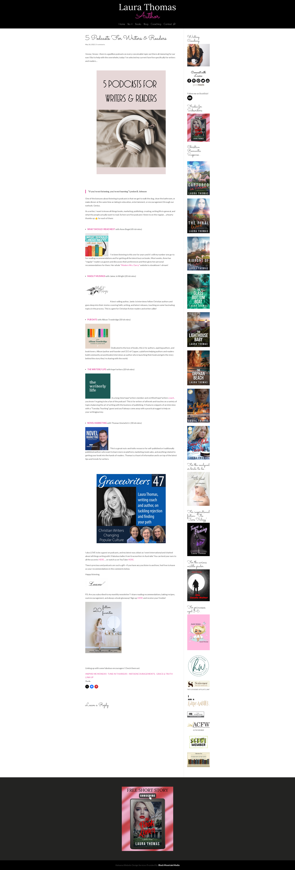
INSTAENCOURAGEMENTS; (142, 674)
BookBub (203, 93)
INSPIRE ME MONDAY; (96, 674)
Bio (129, 24)
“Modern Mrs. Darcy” (130, 265)
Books (138, 24)
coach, (171, 398)
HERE (101, 559)
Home (122, 24)
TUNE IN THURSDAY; (118, 674)
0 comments (100, 44)
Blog (146, 24)
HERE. (131, 559)
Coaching (156, 24)
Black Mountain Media (169, 865)
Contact (168, 24)
